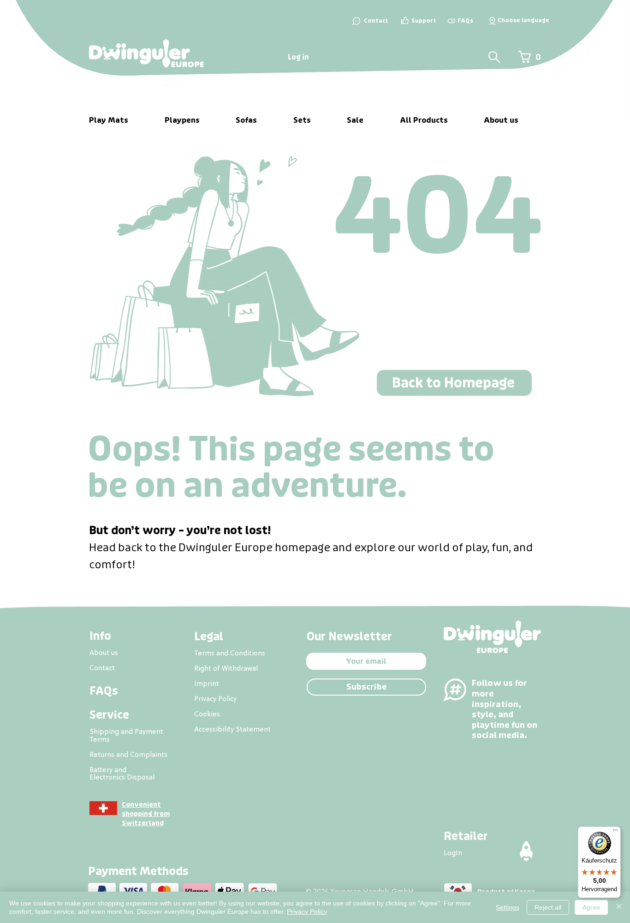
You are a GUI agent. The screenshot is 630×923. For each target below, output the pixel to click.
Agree (591, 907)
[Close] (618, 907)
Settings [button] (507, 907)
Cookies (207, 714)
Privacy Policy (307, 911)
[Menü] (615, 832)
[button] (492, 21)
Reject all (548, 907)
